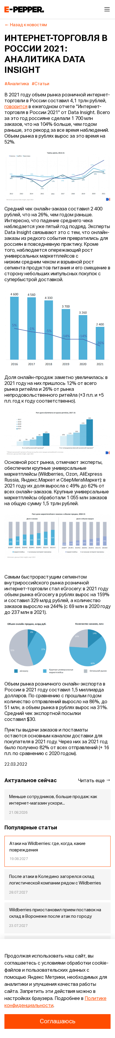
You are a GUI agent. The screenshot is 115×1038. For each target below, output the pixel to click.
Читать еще (92, 781)
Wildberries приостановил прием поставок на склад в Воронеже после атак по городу (55, 913)
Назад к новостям (28, 25)
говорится (15, 107)
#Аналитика (17, 84)
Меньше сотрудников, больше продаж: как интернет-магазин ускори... (53, 800)
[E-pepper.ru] (24, 9)
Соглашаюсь (57, 1021)
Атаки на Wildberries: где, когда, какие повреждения (47, 847)
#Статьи (40, 84)
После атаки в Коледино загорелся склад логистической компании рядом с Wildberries (55, 880)
